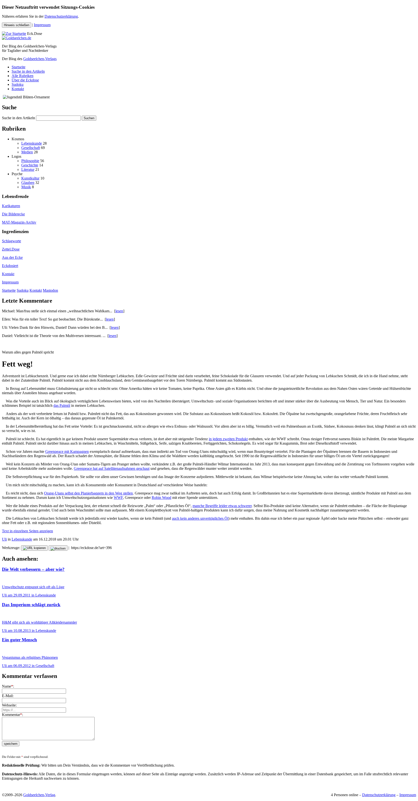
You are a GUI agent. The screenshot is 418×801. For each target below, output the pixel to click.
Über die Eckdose (25, 80)
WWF (118, 497)
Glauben (27, 183)
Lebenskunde (31, 143)
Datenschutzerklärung (61, 16)
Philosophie (30, 161)
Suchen (89, 118)
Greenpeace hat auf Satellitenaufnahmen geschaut (111, 468)
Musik (26, 187)
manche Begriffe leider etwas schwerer (222, 506)
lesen (119, 311)
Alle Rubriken (22, 76)
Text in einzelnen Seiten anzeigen (27, 531)
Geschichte (29, 165)
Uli (4, 539)
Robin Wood (161, 497)
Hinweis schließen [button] (16, 25)
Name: (8, 686)
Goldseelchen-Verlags (40, 59)
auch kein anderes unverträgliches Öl (200, 518)
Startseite (18, 67)
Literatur (27, 169)
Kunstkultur (30, 178)
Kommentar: (12, 715)
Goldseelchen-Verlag (39, 795)
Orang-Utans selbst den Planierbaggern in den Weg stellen (88, 493)
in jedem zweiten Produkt (228, 439)
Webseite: (9, 705)
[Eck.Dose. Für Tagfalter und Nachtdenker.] (14, 33)
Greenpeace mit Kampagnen (67, 451)
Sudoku (17, 84)
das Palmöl (61, 405)
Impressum (42, 25)
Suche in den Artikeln (28, 71)
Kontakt (18, 89)
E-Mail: (8, 696)
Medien (27, 152)
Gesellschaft (30, 148)
